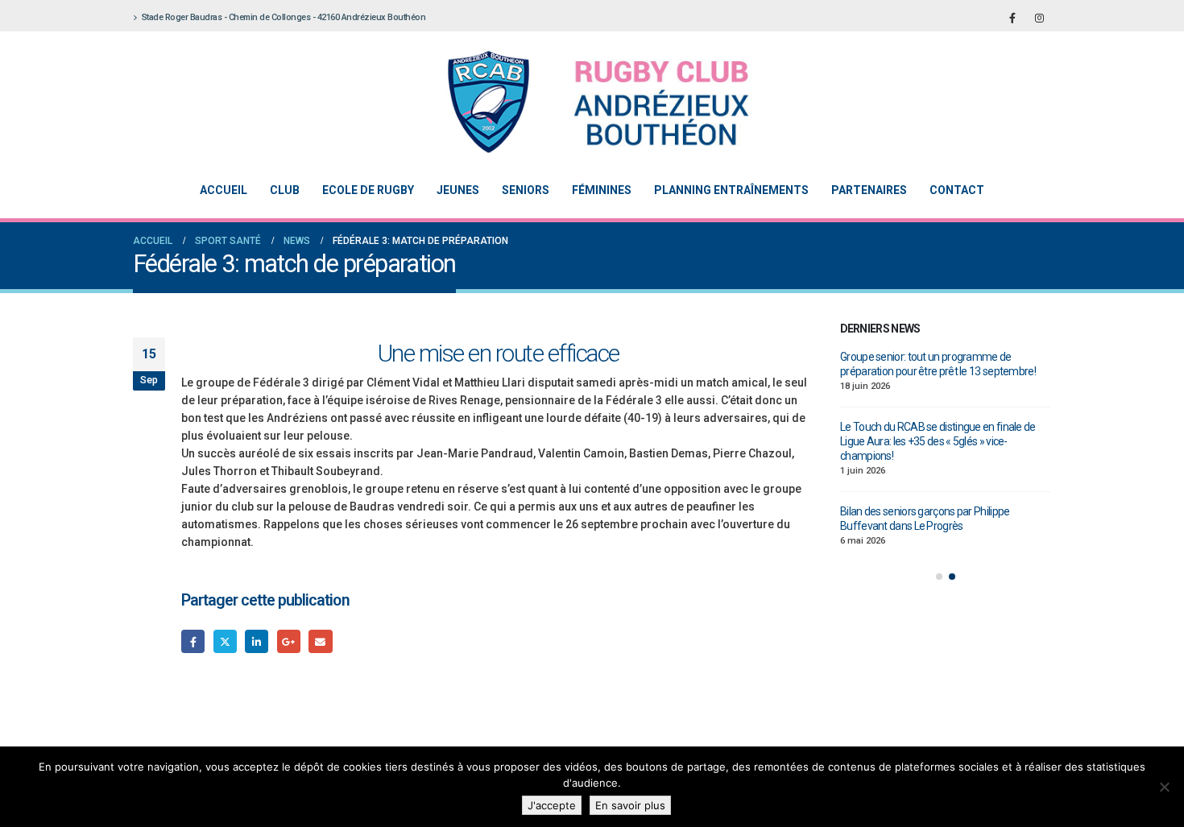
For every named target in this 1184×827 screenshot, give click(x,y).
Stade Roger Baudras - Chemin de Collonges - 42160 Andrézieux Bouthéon (284, 17)
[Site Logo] (580, 102)
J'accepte (552, 805)
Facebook (193, 641)
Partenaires (869, 190)
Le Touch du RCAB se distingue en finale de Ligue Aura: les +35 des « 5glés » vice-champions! (938, 441)
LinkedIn (256, 641)
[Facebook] (1012, 17)
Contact (956, 190)
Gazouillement (225, 641)
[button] (939, 576)
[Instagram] (1039, 17)
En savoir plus (630, 805)
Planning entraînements (731, 190)
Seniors (525, 190)
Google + (288, 641)
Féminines (601, 190)
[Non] (1164, 787)
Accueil (223, 190)
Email (320, 641)
